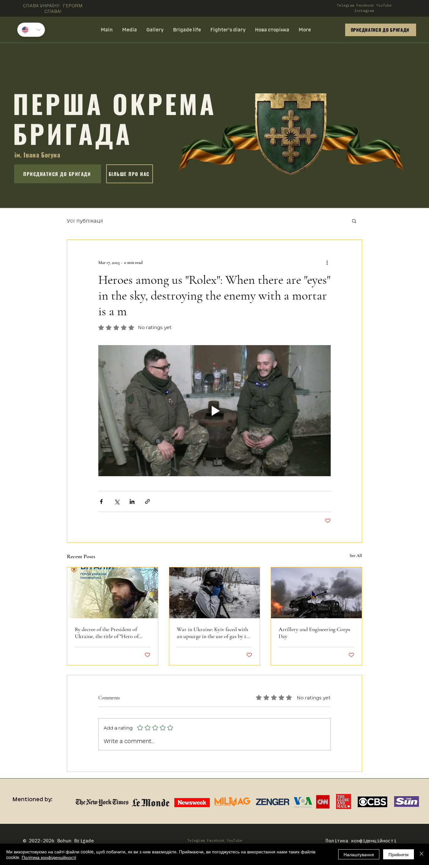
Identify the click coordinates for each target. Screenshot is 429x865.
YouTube (384, 5)
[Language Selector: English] (31, 30)
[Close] (421, 854)
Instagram (364, 10)
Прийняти (398, 854)
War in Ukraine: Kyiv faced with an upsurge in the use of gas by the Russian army (214, 633)
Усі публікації (85, 220)
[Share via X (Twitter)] (117, 501)
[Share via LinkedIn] (132, 501)
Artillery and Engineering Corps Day (314, 633)
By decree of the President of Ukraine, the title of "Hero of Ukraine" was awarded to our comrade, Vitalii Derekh (107, 633)
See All (356, 555)
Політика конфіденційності (49, 857)
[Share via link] (147, 501)
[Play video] (214, 410)
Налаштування (359, 854)
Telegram (345, 5)
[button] (354, 220)
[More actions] (327, 262)
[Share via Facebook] (101, 501)
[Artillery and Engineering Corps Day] (316, 592)
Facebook (365, 5)
